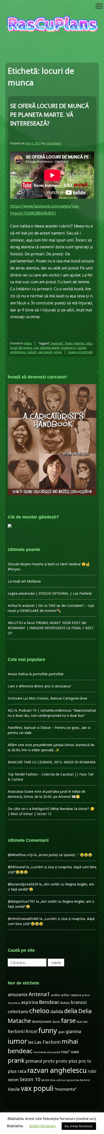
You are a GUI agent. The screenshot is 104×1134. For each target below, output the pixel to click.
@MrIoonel (16, 867)
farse (68, 1020)
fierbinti (16, 1031)
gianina (73, 1031)
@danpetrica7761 (21, 901)
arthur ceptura (71, 995)
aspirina (29, 1002)
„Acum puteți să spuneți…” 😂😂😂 (64, 854)
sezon (13, 1079)
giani (61, 1032)
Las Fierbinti (47, 1042)
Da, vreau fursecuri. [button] (79, 1126)
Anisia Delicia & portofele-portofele (36, 674)
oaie (75, 1051)
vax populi (45, 352)
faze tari (82, 1022)
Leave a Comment (80, 352)
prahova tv (68, 348)
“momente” (65, 1089)
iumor (17, 1041)
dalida (57, 1011)
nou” (65, 1051)
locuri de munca (21, 348)
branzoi (79, 1002)
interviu (79, 343)
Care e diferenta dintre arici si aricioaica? (39, 686)
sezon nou (48, 1080)
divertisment (41, 1021)
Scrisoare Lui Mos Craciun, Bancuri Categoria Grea (47, 698)
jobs (89, 343)
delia (70, 1011)
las (30, 1042)
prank (16, 1060)
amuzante (18, 994)
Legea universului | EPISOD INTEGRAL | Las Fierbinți (50, 593)
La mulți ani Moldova (24, 581)
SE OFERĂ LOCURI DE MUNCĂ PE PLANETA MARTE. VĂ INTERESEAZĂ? (49, 114)
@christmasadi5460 (23, 918)
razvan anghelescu (57, 1070)
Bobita (65, 1003)
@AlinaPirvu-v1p (20, 854)
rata (22, 1071)
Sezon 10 (30, 1079)
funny (69, 343)
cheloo (39, 1010)
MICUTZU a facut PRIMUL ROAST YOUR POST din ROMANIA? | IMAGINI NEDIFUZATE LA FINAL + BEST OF (51, 627)
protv (49, 1061)
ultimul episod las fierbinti (73, 1080)
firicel (31, 1031)
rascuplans (53, 143)
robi (92, 1071)
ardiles (55, 995)
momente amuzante (46, 1052)
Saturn (32, 352)
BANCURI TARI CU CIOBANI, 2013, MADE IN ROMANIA (52, 762)
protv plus (66, 1061)
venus (58, 352)
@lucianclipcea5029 (23, 884)
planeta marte (49, 348)
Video (28, 343)
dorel (56, 1022)
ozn (36, 348)
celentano (18, 1011)
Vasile (14, 1089)
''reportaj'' (57, 343)
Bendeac (49, 1002)
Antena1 (39, 994)
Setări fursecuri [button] (42, 1125)
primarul (34, 1061)
